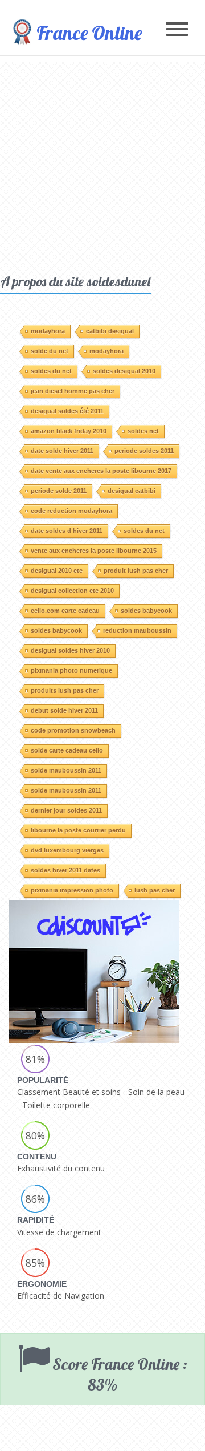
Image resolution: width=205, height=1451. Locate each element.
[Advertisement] (102, 164)
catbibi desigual (110, 331)
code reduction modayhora (71, 510)
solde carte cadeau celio (67, 750)
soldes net (143, 430)
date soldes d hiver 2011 (66, 530)
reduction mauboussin (137, 630)
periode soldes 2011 (144, 450)
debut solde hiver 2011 (64, 710)
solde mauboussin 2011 (66, 770)
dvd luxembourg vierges (67, 850)
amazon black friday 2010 (68, 430)
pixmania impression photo (72, 890)
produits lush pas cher (65, 690)
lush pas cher (154, 890)
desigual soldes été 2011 (67, 410)
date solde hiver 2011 (62, 450)
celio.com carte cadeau (65, 610)
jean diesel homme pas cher (72, 390)
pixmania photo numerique (71, 670)
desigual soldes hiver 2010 (70, 650)
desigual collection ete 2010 (72, 590)
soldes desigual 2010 (124, 370)
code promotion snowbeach (73, 730)
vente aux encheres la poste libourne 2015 (94, 550)
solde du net (49, 350)
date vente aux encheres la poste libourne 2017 (101, 470)
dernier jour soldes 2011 (66, 810)
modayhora (48, 331)
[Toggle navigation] (177, 30)
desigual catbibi (131, 490)
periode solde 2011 (59, 490)
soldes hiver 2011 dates (65, 870)
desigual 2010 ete (57, 570)
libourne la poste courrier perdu (78, 830)
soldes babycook (146, 610)
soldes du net (51, 370)
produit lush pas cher (136, 570)
